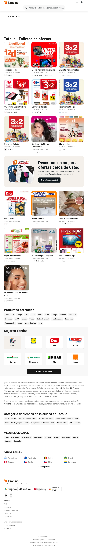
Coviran (76, 388)
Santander (38, 437)
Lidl (60, 388)
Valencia (8, 441)
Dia (64, 388)
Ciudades (7, 513)
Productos (8, 516)
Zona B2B (7, 528)
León (7, 437)
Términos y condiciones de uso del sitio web (44, 543)
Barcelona (15, 437)
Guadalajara (26, 437)
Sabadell (48, 437)
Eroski (69, 388)
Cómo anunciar (9, 525)
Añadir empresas (44, 371)
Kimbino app (9, 404)
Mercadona (9, 391)
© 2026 (44, 537)
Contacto (7, 507)
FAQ (5, 504)
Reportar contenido (11, 510)
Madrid (56, 437)
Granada (17, 441)
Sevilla (75, 437)
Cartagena (66, 437)
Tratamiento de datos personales (44, 546)
